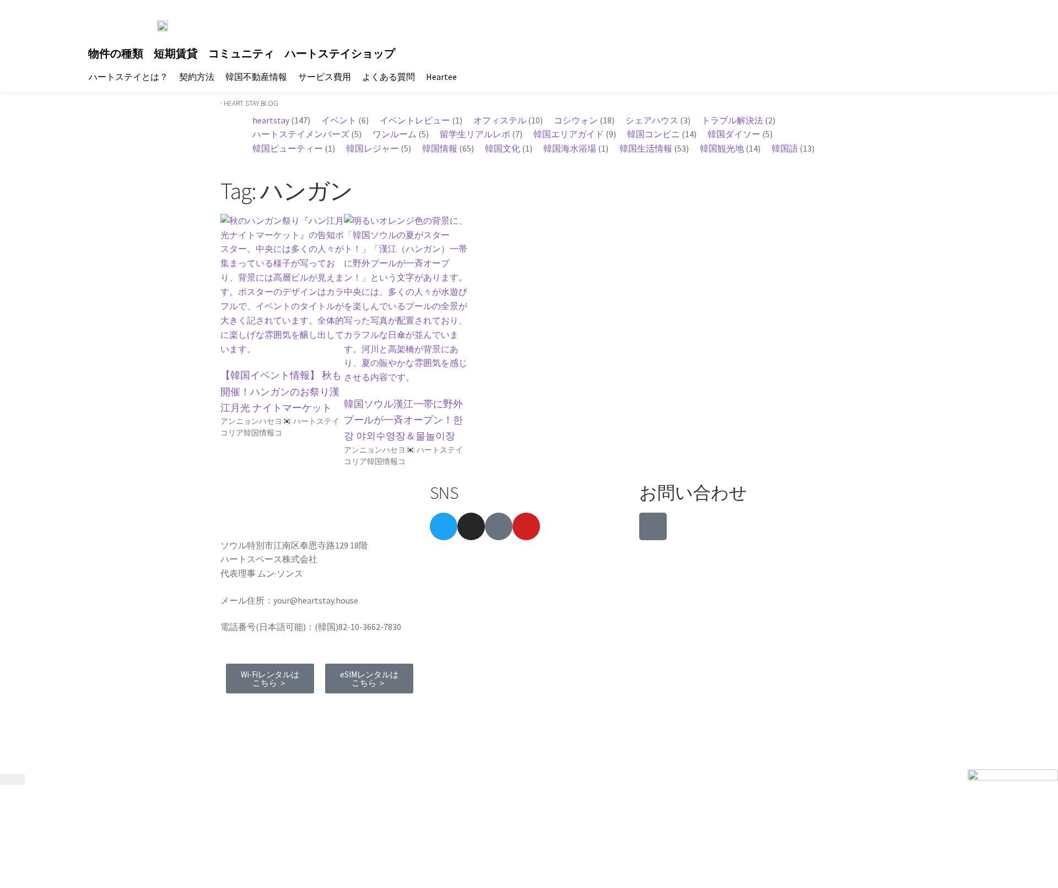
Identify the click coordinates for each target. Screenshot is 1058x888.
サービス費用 (324, 76)
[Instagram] (471, 526)
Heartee (441, 76)
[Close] (12, 779)
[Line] (653, 526)
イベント (339, 120)
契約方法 (196, 76)
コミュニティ (241, 53)
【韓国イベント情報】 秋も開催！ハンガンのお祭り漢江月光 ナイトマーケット (281, 391)
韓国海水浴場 (569, 148)
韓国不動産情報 (256, 76)
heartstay (270, 120)
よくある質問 (388, 76)
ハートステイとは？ (128, 76)
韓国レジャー (372, 148)
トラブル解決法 (732, 120)
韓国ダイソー (734, 133)
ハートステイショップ (340, 53)
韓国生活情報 (645, 148)
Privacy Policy (326, 711)
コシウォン (576, 120)
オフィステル (499, 120)
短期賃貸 (176, 53)
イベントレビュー (415, 120)
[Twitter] (443, 526)
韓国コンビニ (653, 133)
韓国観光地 (722, 148)
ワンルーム (395, 133)
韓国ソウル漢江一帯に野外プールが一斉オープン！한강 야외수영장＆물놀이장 (403, 419)
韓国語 (784, 148)
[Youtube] (526, 526)
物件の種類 (115, 53)
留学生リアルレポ (475, 133)
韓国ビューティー (287, 148)
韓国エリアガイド (568, 133)
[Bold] (498, 526)
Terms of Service (257, 711)
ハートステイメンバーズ (300, 133)
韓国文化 (502, 148)
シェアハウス (651, 120)
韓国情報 (439, 148)
